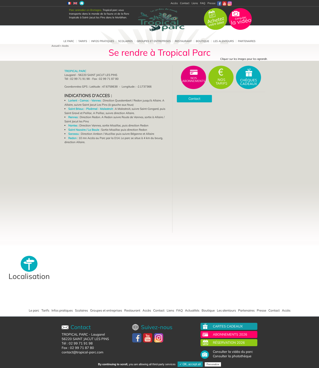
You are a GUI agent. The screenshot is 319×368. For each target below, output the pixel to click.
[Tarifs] (221, 77)
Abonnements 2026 (230, 334)
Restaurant (183, 41)
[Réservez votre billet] (216, 18)
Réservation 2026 (229, 342)
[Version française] (69, 3)
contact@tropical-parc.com (82, 352)
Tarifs (82, 41)
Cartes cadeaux (228, 326)
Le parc (69, 41)
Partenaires (246, 41)
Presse (211, 3)
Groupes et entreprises (154, 41)
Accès (65, 45)
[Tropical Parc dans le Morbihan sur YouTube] (224, 3)
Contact (194, 98)
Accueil (55, 45)
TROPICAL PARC (75, 334)
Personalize (213, 364)
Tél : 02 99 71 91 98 (77, 343)
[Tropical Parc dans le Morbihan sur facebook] (219, 3)
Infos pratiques (102, 41)
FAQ (202, 3)
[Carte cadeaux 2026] (248, 77)
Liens (195, 3)
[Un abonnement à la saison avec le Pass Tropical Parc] (194, 77)
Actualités (192, 310)
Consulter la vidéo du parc (233, 351)
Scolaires (125, 41)
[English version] (75, 3)
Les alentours (223, 41)
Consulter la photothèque (232, 356)
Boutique (202, 41)
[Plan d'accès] (81, 3)
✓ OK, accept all (190, 364)
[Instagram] (229, 3)
